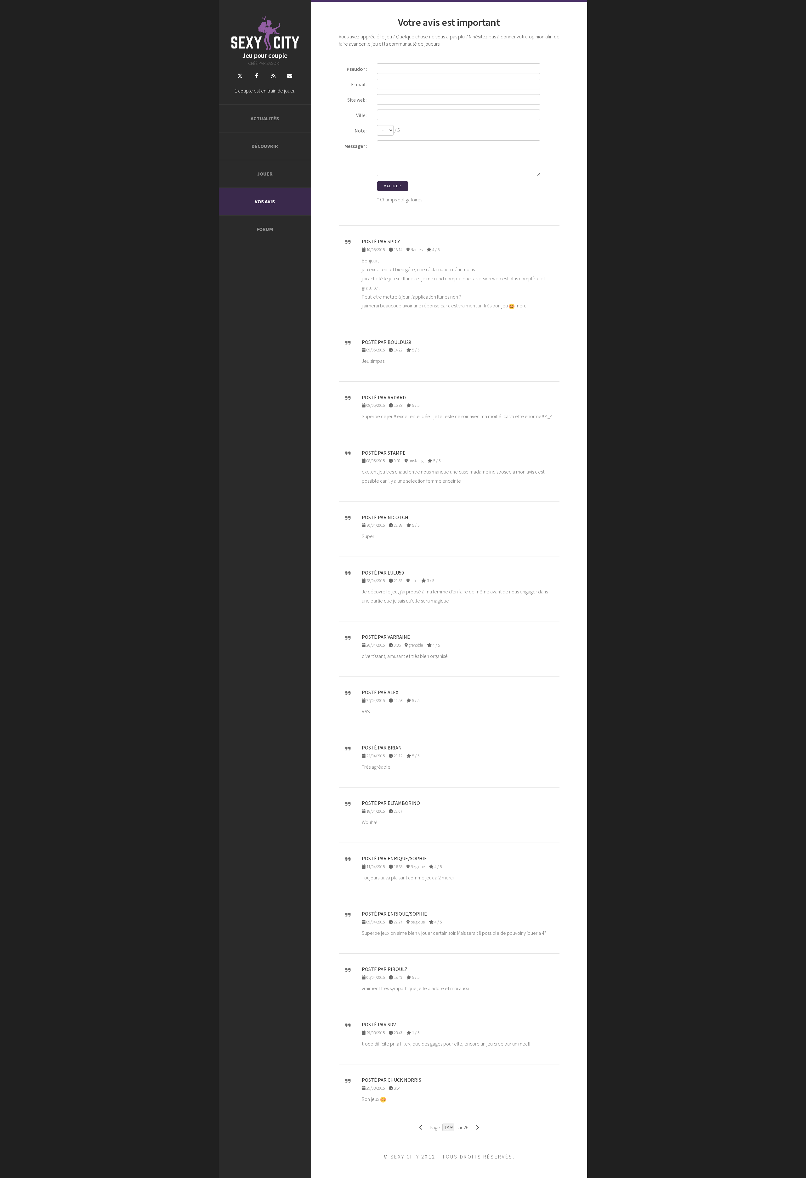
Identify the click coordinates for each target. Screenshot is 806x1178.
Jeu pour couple (264, 56)
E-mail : (359, 84)
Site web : (357, 100)
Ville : (361, 115)
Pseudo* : (357, 69)
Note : (361, 130)
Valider (392, 186)
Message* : (355, 146)
